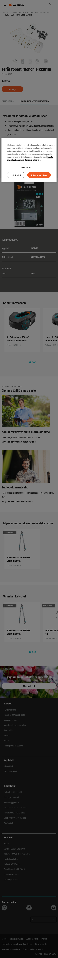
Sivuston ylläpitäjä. (33, 159)
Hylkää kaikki (16, 175)
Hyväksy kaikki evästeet (39, 175)
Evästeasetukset (25, 167)
